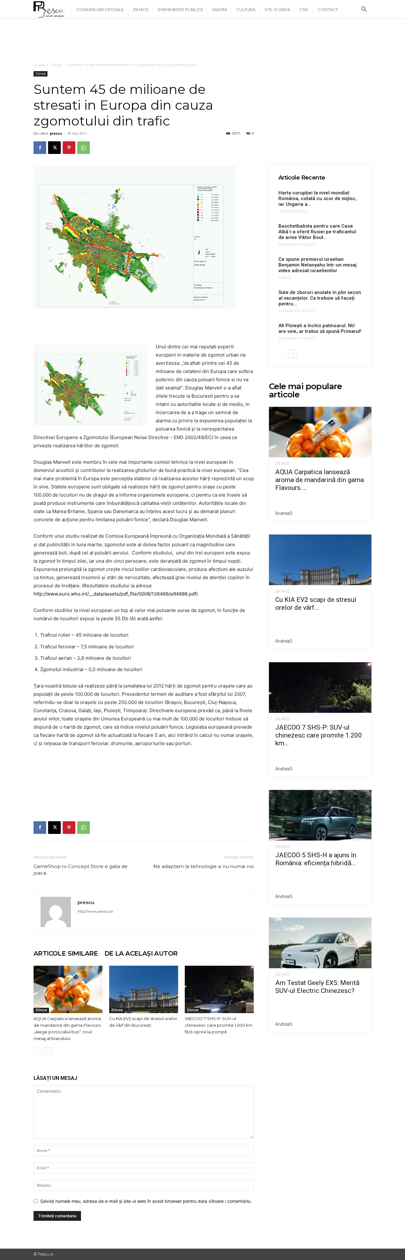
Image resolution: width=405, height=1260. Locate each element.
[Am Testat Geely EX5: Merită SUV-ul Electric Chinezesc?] (320, 943)
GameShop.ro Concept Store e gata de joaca (81, 869)
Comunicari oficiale (100, 9)
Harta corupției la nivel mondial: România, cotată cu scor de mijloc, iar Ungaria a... (317, 198)
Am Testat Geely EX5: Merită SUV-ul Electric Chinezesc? (317, 986)
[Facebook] (40, 147)
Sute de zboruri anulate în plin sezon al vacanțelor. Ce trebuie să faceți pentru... (319, 298)
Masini (219, 9)
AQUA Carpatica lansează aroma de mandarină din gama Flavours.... (319, 480)
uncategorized (292, 211)
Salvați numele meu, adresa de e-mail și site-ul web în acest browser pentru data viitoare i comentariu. (146, 1201)
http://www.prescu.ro (95, 911)
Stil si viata (277, 9)
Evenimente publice (180, 9)
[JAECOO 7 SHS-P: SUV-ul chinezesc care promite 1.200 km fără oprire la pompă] (219, 989)
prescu (56, 133)
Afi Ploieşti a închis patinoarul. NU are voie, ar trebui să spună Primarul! (319, 328)
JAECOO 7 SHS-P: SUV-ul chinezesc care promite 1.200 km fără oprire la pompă (218, 1025)
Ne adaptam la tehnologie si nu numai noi (203, 866)
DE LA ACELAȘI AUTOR (141, 953)
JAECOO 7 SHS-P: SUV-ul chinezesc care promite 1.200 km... (318, 735)
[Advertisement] (202, 41)
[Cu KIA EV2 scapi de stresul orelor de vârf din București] (143, 989)
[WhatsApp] (83, 147)
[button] (363, 10)
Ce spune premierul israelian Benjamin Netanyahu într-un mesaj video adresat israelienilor (317, 264)
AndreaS (283, 513)
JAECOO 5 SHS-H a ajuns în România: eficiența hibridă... (315, 859)
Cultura (245, 9)
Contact (327, 9)
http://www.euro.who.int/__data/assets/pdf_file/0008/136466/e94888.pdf (115, 594)
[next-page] (48, 1051)
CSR (303, 9)
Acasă (39, 64)
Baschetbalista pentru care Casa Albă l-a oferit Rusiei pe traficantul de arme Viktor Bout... (317, 231)
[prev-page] (37, 1051)
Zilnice (141, 9)
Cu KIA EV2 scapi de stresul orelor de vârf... (315, 603)
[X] (54, 147)
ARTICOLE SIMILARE (66, 953)
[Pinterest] (69, 147)
